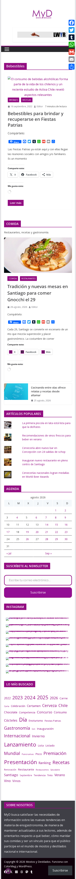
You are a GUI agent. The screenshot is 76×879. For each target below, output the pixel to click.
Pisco (38, 754)
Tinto (50, 775)
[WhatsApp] (71, 44)
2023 (17, 697)
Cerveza (49, 705)
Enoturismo (36, 720)
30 (66, 539)
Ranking (45, 763)
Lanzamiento (20, 744)
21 (46, 532)
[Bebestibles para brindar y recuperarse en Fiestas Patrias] (38, 87)
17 (7, 532)
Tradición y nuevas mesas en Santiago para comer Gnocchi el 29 (37, 293)
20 (37, 532)
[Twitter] (71, 30)
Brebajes (13, 100)
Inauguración (45, 728)
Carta (6, 706)
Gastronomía (17, 728)
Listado (50, 745)
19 (27, 532)
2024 (29, 697)
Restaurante (26, 769)
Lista (41, 745)
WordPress (25, 866)
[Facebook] (71, 22)
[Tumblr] (71, 37)
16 (66, 524)
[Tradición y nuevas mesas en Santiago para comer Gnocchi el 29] (38, 255)
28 (46, 539)
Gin (33, 728)
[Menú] (7, 49)
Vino (7, 781)
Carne (64, 698)
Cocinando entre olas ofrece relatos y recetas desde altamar (48, 391)
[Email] (71, 59)
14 (46, 524)
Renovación (10, 769)
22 (56, 532)
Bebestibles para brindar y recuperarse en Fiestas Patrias (35, 119)
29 (56, 539)
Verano (59, 775)
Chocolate (10, 712)
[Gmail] (71, 52)
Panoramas (28, 754)
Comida (13, 278)
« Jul (8, 553)
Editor (40, 106)
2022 (7, 698)
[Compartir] (71, 66)
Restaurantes (28, 278)
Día (23, 719)
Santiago (11, 775)
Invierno (38, 736)
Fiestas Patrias (53, 720)
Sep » (48, 553)
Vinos (16, 781)
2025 (42, 697)
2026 (54, 697)
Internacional (17, 736)
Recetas (61, 762)
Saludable (55, 769)
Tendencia (40, 775)
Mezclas (27, 100)
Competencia (27, 712)
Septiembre (26, 775)
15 (56, 524)
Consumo (60, 712)
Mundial (12, 753)
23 (66, 532)
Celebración (18, 706)
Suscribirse (38, 592)
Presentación (20, 762)
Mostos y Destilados (38, 861)
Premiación (55, 753)
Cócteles (10, 720)
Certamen (34, 706)
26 (27, 539)
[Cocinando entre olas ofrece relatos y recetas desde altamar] (16, 394)
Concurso (44, 712)
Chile (63, 705)
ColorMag (10, 866)
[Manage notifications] (8, 871)
